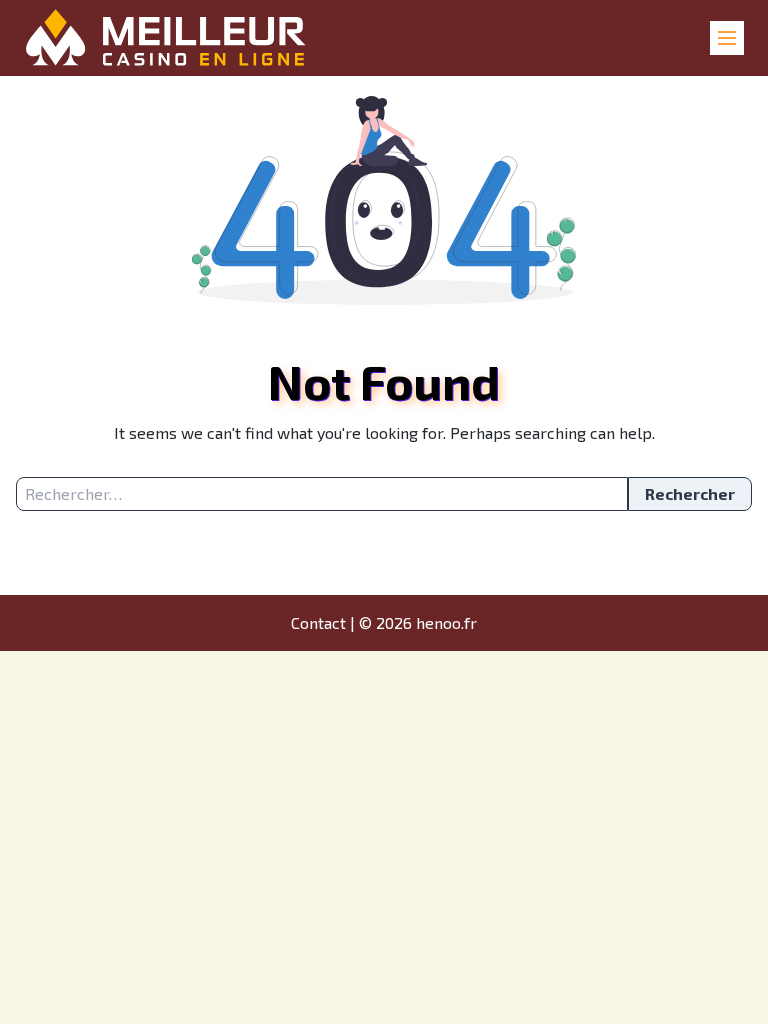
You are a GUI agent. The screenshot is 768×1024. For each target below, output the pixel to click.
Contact (318, 622)
